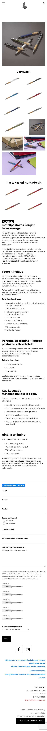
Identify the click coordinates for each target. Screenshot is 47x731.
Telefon (5, 509)
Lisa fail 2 (5, 592)
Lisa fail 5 (5, 616)
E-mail (5, 500)
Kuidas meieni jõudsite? (12, 627)
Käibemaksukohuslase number (15, 538)
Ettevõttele (10, 524)
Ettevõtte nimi (8, 529)
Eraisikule (10, 521)
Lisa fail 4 (6, 608)
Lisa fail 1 (5, 584)
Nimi (4, 491)
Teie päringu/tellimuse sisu (13, 547)
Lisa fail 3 (5, 600)
